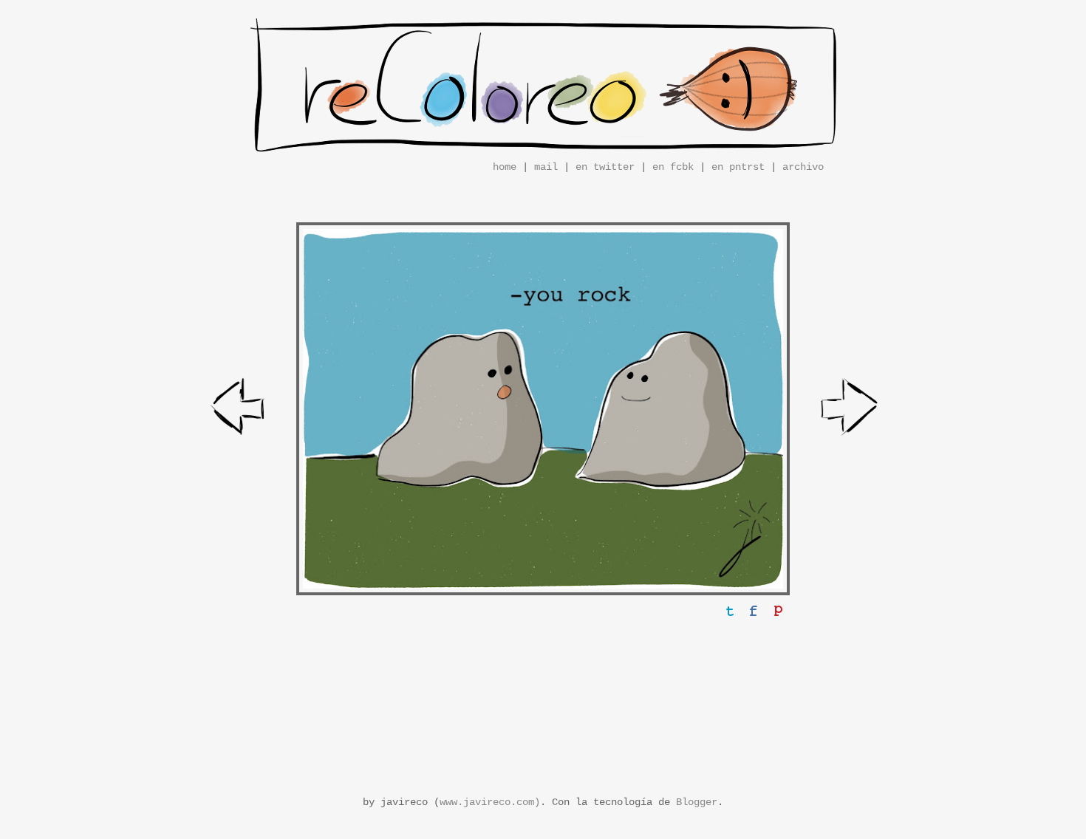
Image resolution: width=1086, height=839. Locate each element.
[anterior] (239, 409)
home (504, 167)
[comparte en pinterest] (777, 611)
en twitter (605, 167)
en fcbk (673, 167)
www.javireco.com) (490, 802)
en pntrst (738, 167)
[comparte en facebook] (753, 611)
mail (546, 167)
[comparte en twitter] (730, 611)
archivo (803, 167)
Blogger (696, 802)
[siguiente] (850, 409)
